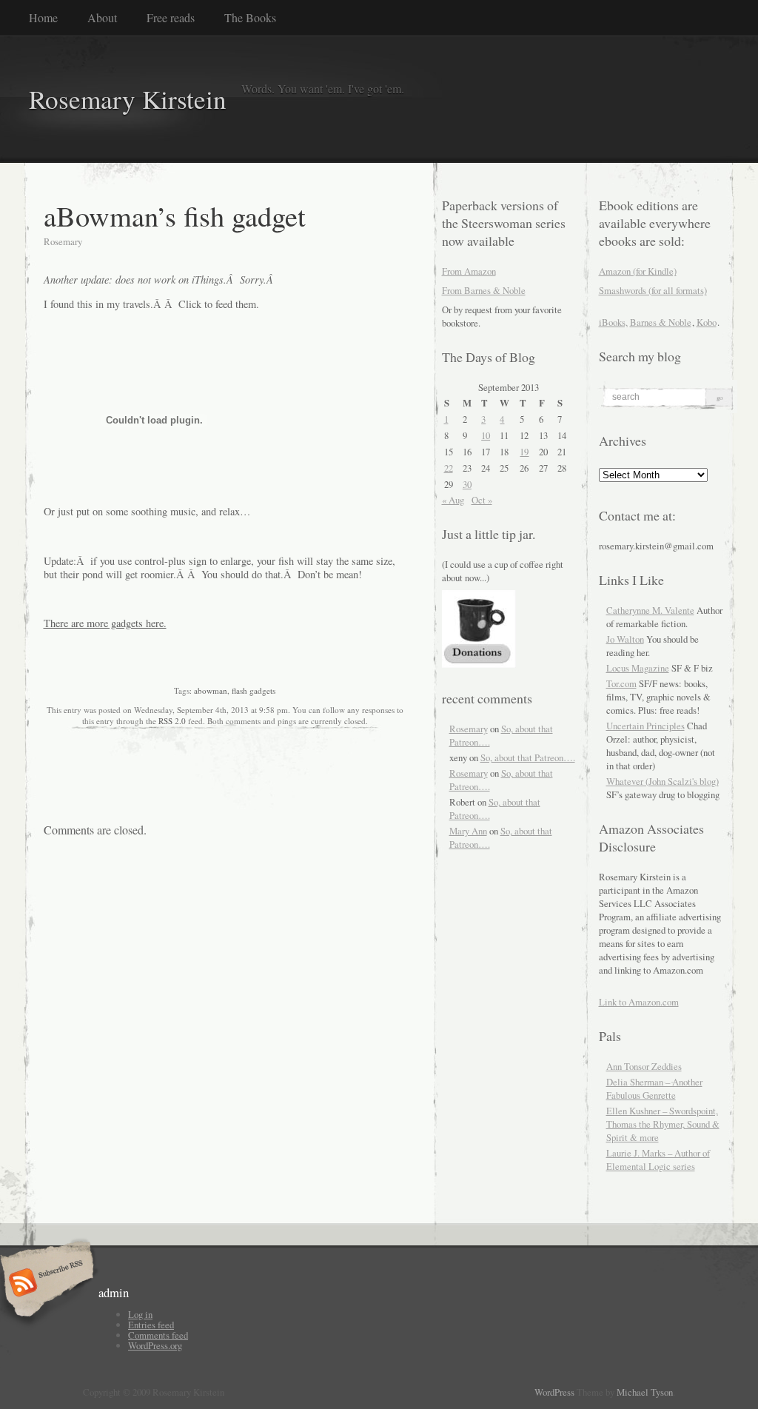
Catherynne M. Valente (650, 610)
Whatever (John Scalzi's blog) (662, 781)
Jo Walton (625, 639)
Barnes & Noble (660, 322)
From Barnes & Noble (484, 290)
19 (524, 451)
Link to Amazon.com (639, 1001)
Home (43, 17)
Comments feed (158, 1335)
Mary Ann (468, 830)
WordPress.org (155, 1345)
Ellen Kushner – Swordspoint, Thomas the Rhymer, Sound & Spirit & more (663, 1124)
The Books (250, 17)
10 (485, 435)
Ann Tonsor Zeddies (644, 1066)
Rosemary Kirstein (128, 98)
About (102, 17)
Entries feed (151, 1324)
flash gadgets (253, 690)
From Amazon (469, 271)
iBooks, (613, 322)
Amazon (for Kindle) (638, 271)
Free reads (171, 17)
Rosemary (468, 728)
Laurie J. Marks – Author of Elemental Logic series (658, 1159)
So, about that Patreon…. (527, 757)
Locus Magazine (637, 668)
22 (448, 468)
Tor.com (621, 683)
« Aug (453, 499)
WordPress (554, 1392)
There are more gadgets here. (105, 623)
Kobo (707, 322)
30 (467, 484)
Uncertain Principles (645, 725)
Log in (140, 1314)
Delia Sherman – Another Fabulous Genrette (654, 1088)
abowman (210, 690)
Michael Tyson (645, 1392)
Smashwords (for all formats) (653, 290)
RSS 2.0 (172, 720)
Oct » (482, 499)
